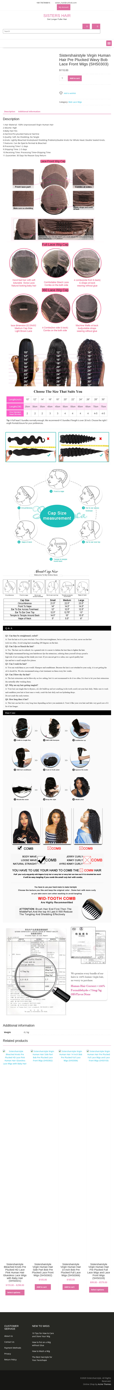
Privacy (7, 1353)
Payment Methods (12, 1347)
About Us (8, 1336)
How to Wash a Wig (41, 1351)
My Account (64, 7)
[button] (109, 43)
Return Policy (10, 1359)
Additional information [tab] (29, 111)
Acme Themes (104, 1384)
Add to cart (75, 78)
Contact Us (9, 1342)
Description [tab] (9, 111)
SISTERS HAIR (57, 15)
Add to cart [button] (42, 1287)
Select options (13, 1292)
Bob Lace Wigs (75, 102)
